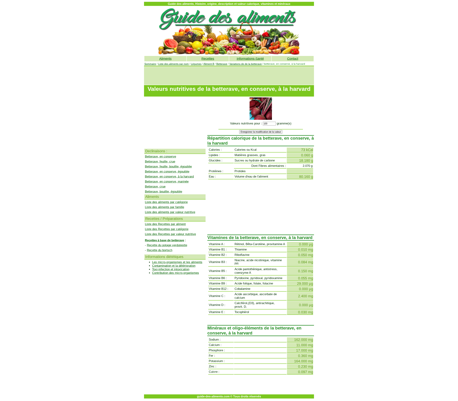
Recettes (207, 58)
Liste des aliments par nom (173, 63)
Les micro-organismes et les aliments (177, 262)
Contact (292, 58)
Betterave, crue (155, 186)
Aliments (165, 58)
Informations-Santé (250, 58)
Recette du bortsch (159, 250)
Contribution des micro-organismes (175, 273)
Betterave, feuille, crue (160, 161)
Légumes (196, 63)
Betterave (221, 63)
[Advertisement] (229, 76)
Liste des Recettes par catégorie (166, 229)
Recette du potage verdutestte (167, 245)
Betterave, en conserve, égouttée (167, 171)
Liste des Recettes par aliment (165, 224)
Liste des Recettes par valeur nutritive (170, 234)
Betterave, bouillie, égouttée (163, 191)
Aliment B (208, 63)
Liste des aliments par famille (164, 207)
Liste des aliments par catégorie (166, 202)
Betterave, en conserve (160, 156)
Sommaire (150, 63)
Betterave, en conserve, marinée (167, 181)
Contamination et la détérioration (173, 265)
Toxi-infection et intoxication (170, 269)
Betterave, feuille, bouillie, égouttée (168, 166)
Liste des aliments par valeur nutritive (170, 212)
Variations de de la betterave (245, 63)
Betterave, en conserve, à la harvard (169, 176)
